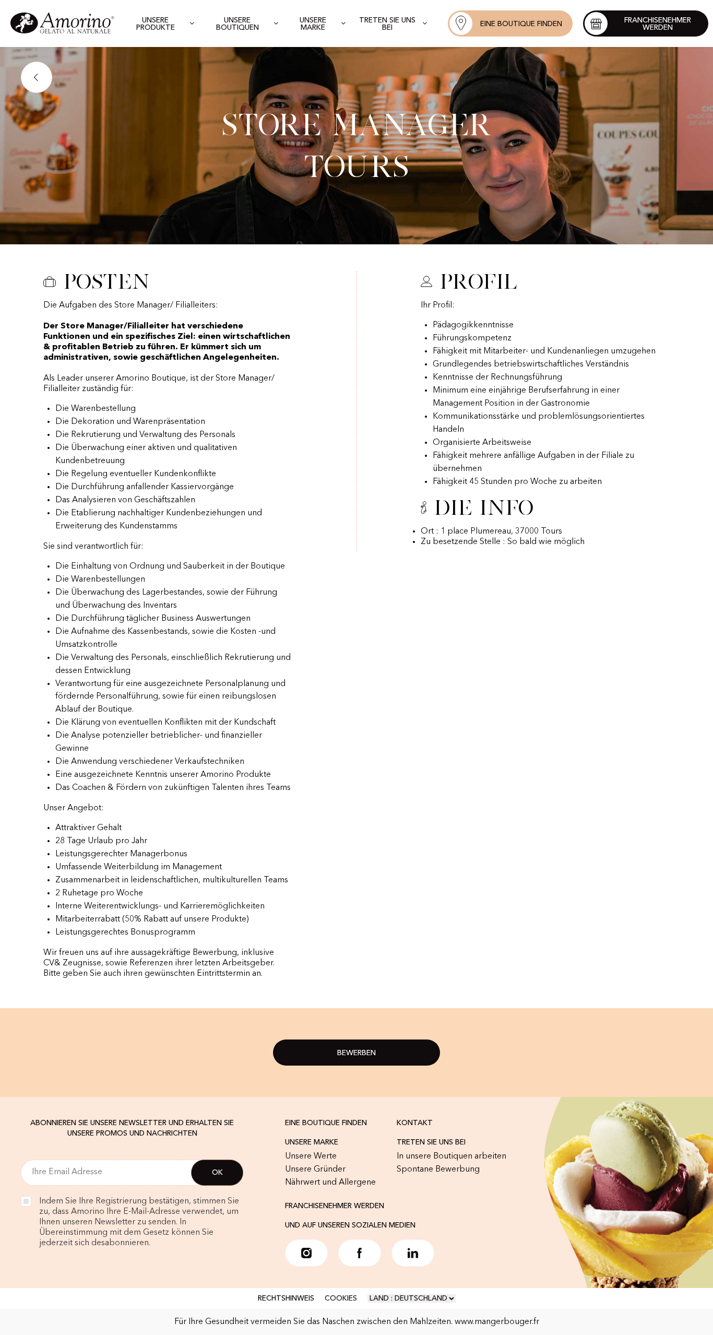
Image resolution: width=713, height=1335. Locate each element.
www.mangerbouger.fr (497, 1322)
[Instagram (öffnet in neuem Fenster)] (306, 1253)
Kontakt (415, 1123)
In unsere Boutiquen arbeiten (451, 1156)
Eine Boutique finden (326, 1123)
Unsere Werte (311, 1156)
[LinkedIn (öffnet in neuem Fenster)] (412, 1253)
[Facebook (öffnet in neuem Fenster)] (359, 1253)
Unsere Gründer (315, 1169)
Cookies (341, 1298)
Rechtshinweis (286, 1298)
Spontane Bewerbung (438, 1169)
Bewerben (356, 1053)
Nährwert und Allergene (330, 1182)
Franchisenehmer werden (334, 1206)
